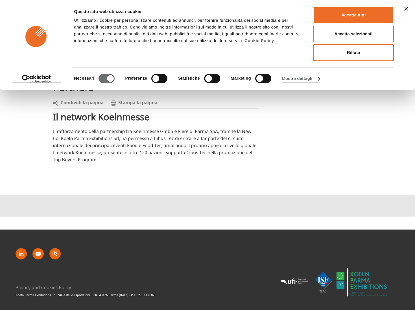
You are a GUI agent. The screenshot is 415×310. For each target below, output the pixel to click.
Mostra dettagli (297, 78)
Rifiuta (353, 52)
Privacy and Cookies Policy (43, 288)
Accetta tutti (353, 15)
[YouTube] (38, 253)
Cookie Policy (259, 40)
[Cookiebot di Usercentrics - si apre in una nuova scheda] (36, 79)
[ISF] (323, 282)
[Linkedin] (21, 253)
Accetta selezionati (353, 34)
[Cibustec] (362, 282)
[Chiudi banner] (406, 9)
